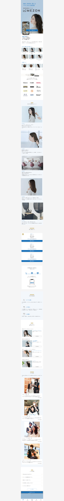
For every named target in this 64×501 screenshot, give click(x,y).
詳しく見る (37, 346)
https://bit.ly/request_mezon (25, 488)
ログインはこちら (32, 32)
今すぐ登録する (32, 30)
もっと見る (32, 489)
